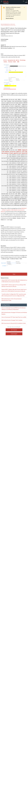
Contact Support (14, 333)
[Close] (24, 7)
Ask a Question (14, 329)
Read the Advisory (10, 18)
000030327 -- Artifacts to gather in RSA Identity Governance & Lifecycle (14, 210)
